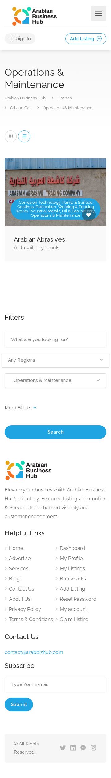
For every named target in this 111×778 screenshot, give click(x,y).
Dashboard (72, 548)
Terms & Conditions (31, 619)
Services (18, 568)
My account (73, 609)
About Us (20, 599)
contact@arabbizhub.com (34, 652)
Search (55, 432)
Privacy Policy (25, 609)
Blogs (15, 579)
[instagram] (93, 748)
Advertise (20, 558)
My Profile (71, 558)
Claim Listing (74, 619)
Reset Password (78, 599)
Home (16, 548)
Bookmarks (73, 579)
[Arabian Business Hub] (34, 16)
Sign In (23, 38)
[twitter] (63, 748)
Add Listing (82, 39)
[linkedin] (73, 748)
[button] (55, 360)
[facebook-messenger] (83, 748)
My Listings (72, 568)
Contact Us (21, 589)
